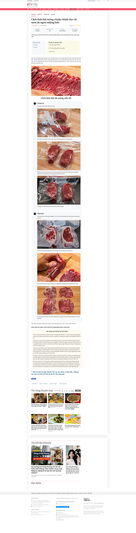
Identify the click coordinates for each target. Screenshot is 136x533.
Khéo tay (39, 14)
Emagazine (30, 0)
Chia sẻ (34, 378)
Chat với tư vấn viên (63, 506)
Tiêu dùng (67, 9)
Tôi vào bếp (46, 14)
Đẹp (40, 9)
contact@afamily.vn (39, 506)
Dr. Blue (36, 0)
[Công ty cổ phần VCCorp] (86, 499)
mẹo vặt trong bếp (63, 383)
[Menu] (91, 9)
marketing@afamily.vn (62, 503)
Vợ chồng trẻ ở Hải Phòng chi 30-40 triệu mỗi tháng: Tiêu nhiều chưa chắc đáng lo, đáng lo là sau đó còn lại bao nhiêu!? (47, 470)
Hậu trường (55, 9)
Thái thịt (35, 47)
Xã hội (36, 9)
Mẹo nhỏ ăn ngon (53, 383)
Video (88, 493)
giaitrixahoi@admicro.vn (62, 514)
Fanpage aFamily (92, 0)
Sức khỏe (62, 9)
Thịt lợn (35, 59)
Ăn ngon (73, 9)
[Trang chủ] (28, 9)
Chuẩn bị (35, 45)
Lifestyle (32, 9)
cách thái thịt (34, 383)
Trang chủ (33, 493)
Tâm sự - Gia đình (80, 9)
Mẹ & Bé (44, 9)
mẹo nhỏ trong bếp (43, 383)
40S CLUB (87, 9)
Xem (78, 390)
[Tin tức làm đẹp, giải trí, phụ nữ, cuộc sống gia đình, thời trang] (32, 4)
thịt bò (41, 59)
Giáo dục (49, 9)
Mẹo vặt (53, 14)
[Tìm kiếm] (108, 1)
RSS (91, 493)
